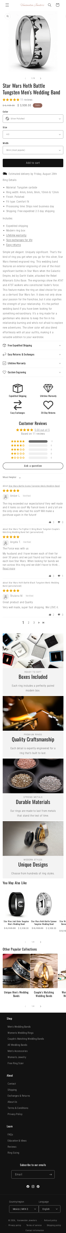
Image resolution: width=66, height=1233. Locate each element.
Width (6, 143)
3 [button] (34, 622)
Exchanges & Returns (19, 1095)
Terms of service (34, 1225)
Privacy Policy (15, 1114)
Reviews (12, 1146)
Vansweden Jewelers (27, 1220)
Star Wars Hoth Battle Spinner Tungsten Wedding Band (44, 922)
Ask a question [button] (33, 465)
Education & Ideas (17, 1140)
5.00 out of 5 (42, 430)
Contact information (35, 1230)
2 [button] (28, 622)
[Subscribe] (50, 1174)
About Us (12, 1101)
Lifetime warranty (16, 235)
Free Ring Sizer (16, 1063)
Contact (12, 1083)
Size (5, 127)
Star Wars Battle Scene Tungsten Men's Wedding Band (34, 486)
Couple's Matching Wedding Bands (44, 994)
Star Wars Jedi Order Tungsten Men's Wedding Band (16, 922)
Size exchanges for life (19, 240)
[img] (11, 490)
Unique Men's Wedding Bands (16, 994)
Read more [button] (9, 568)
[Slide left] (25, 78)
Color (5, 111)
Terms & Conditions (18, 1108)
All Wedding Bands (17, 1044)
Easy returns (13, 244)
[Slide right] (40, 78)
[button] (7, 5)
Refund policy (50, 1220)
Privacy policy (14, 1225)
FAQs (10, 1134)
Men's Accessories (18, 1051)
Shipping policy (54, 1225)
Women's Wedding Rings (21, 1032)
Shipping (12, 1089)
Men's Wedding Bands (19, 1026)
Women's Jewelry (17, 1057)
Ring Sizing (13, 1152)
